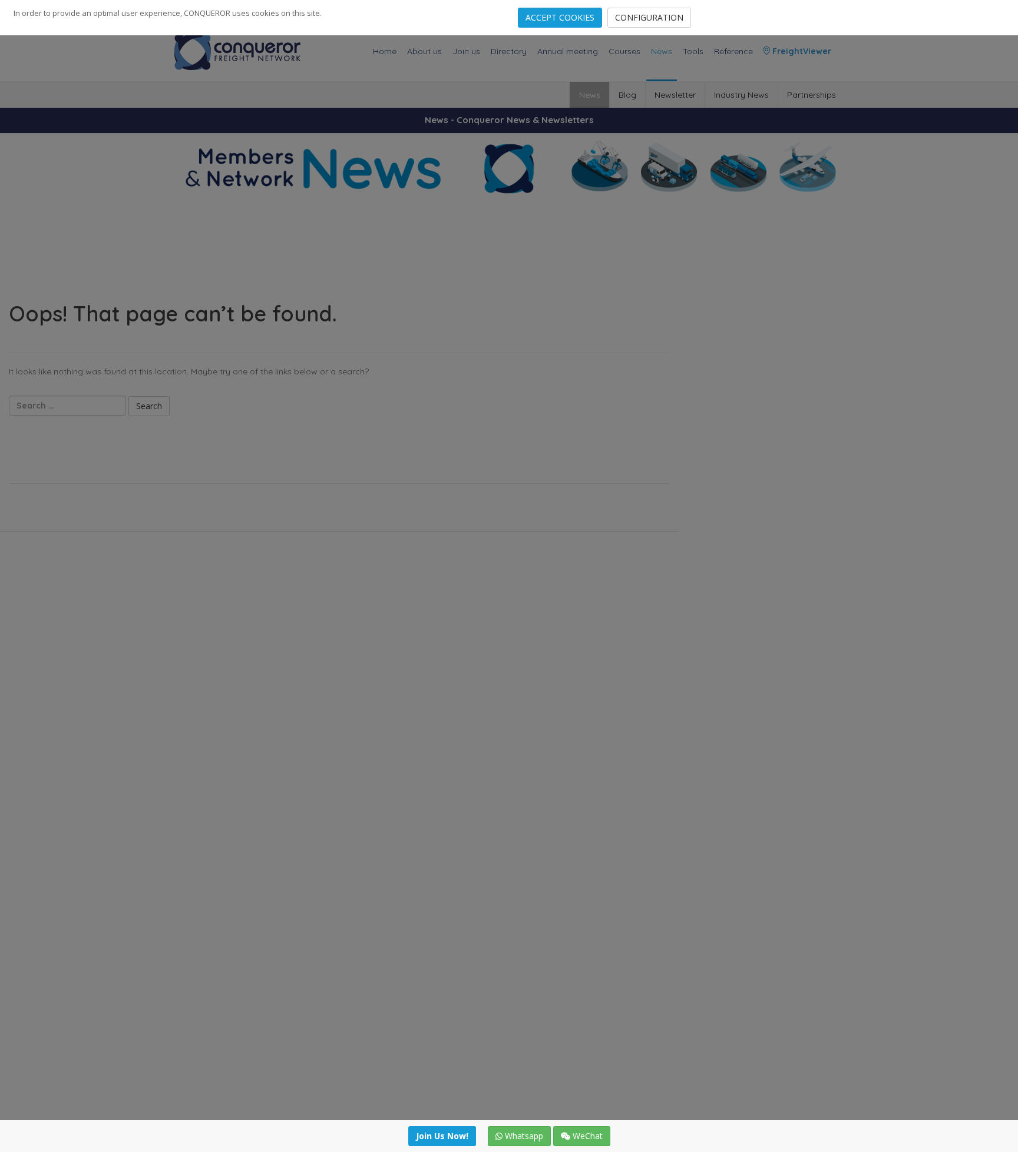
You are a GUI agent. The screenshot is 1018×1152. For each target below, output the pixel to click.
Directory (509, 51)
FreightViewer (800, 51)
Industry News (741, 94)
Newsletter (675, 94)
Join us (466, 51)
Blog (627, 94)
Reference (733, 51)
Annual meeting (567, 51)
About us (424, 51)
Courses (624, 51)
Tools (693, 51)
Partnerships (811, 94)
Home (384, 51)
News (661, 51)
